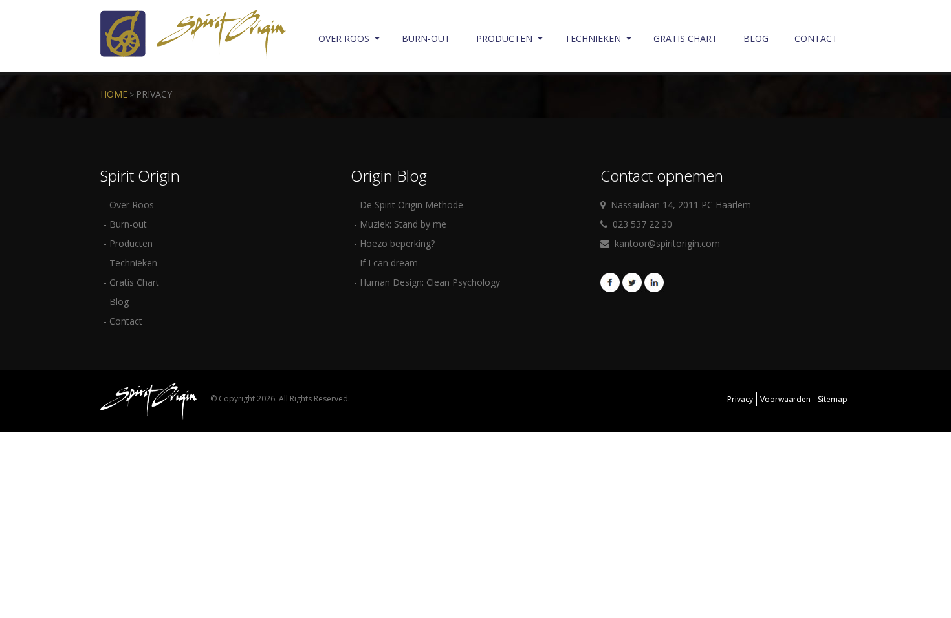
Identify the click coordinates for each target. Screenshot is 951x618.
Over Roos (343, 38)
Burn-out (426, 38)
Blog (756, 38)
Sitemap (832, 399)
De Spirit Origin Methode (411, 204)
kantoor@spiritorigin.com (667, 243)
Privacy (154, 94)
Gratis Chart (685, 38)
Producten (504, 38)
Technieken (593, 38)
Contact (816, 38)
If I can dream (389, 263)
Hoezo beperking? (397, 243)
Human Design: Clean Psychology (430, 282)
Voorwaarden (785, 399)
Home (113, 94)
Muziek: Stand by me (403, 224)
